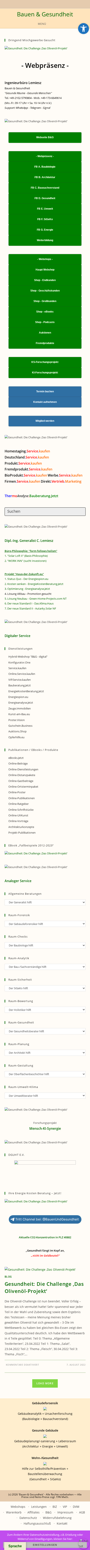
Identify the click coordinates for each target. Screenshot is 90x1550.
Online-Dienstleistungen (23, 769)
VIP (65, 1507)
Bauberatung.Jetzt (19, 685)
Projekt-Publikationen (22, 832)
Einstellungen (45, 1544)
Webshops (18, 1507)
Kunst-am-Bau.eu (19, 714)
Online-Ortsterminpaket (23, 786)
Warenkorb (14, 1512)
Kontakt (62, 1523)
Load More (45, 1383)
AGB (82, 1512)
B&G (48, 1512)
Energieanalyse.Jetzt (20, 702)
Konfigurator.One (19, 662)
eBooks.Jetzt (16, 758)
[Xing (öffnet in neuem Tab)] (41, 3)
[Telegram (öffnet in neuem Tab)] (53, 3)
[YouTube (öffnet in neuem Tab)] (36, 3)
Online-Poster (17, 792)
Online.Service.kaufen (21, 674)
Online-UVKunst (18, 815)
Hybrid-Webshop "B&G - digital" (28, 656)
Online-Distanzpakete (21, 775)
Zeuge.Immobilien (19, 708)
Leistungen (39, 1507)
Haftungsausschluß (37, 1523)
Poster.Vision (16, 720)
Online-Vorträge (18, 821)
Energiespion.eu (18, 697)
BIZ (55, 1507)
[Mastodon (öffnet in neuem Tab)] (57, 3)
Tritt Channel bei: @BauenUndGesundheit (47, 1219)
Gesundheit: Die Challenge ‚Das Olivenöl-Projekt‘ (44, 1287)
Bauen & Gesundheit (45, 14)
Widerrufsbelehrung (57, 1518)
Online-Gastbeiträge (20, 781)
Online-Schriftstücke (20, 810)
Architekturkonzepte (21, 827)
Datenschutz (28, 1518)
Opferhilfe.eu (16, 737)
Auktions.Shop (17, 731)
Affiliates (33, 1512)
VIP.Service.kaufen (19, 680)
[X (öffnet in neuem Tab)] (32, 3)
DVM (76, 1507)
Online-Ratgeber (18, 804)
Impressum (65, 1512)
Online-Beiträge (18, 763)
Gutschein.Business (20, 726)
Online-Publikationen (21, 798)
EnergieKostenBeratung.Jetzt (26, 691)
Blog (8, 1276)
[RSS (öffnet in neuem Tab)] (45, 3)
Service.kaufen (17, 668)
